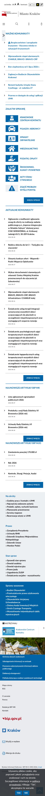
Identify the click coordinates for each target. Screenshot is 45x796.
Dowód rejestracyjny (16, 567)
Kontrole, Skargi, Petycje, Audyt (22, 474)
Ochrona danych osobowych (13, 657)
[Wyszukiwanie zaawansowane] (17, 24)
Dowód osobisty (14, 564)
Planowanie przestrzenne (18, 510)
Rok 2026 (12, 463)
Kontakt (5, 711)
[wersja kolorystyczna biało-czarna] (34, 4)
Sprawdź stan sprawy (16, 561)
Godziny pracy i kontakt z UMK (21, 501)
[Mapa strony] (29, 24)
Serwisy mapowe (14, 513)
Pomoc (5, 700)
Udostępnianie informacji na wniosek (16, 661)
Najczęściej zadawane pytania (20, 504)
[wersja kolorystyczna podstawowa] (30, 4)
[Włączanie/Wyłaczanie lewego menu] (3, 35)
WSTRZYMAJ (10, 623)
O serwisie (6, 696)
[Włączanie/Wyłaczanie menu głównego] (4, 24)
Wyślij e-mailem (12, 742)
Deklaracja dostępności (11, 673)
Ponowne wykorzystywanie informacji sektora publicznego (20, 667)
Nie (26, 793)
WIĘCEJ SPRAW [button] (35, 200)
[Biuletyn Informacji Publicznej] (22, 720)
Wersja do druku (12, 753)
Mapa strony (7, 685)
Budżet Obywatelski (16, 590)
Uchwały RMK (13, 534)
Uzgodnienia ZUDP (15, 573)
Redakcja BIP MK (9, 707)
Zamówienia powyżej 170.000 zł (22, 452)
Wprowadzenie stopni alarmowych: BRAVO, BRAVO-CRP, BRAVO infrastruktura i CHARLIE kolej (23, 295)
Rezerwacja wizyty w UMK (19, 516)
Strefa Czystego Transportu (19, 608)
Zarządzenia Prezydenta (17, 531)
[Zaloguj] (42, 24)
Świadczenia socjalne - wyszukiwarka (23, 576)
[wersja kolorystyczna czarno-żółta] (37, 4)
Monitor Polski (13, 546)
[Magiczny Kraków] (22, 732)
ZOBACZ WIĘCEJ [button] (34, 378)
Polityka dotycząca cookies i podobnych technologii (22, 678)
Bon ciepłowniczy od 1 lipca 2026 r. (24, 67)
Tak (19, 793)
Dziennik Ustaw (14, 543)
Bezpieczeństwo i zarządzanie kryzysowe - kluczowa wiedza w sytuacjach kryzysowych (22, 46)
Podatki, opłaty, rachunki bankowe (22, 507)
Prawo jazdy (12, 570)
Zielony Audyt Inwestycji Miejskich (22, 605)
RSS (3, 689)
